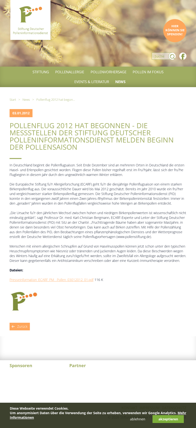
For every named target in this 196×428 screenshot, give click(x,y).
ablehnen (137, 419)
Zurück (22, 326)
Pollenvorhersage (108, 71)
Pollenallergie (69, 71)
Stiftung (41, 71)
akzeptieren (168, 419)
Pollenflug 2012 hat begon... (55, 99)
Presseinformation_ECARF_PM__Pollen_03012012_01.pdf (51, 279)
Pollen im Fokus (148, 71)
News (120, 81)
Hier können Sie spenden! (175, 30)
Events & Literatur (91, 81)
